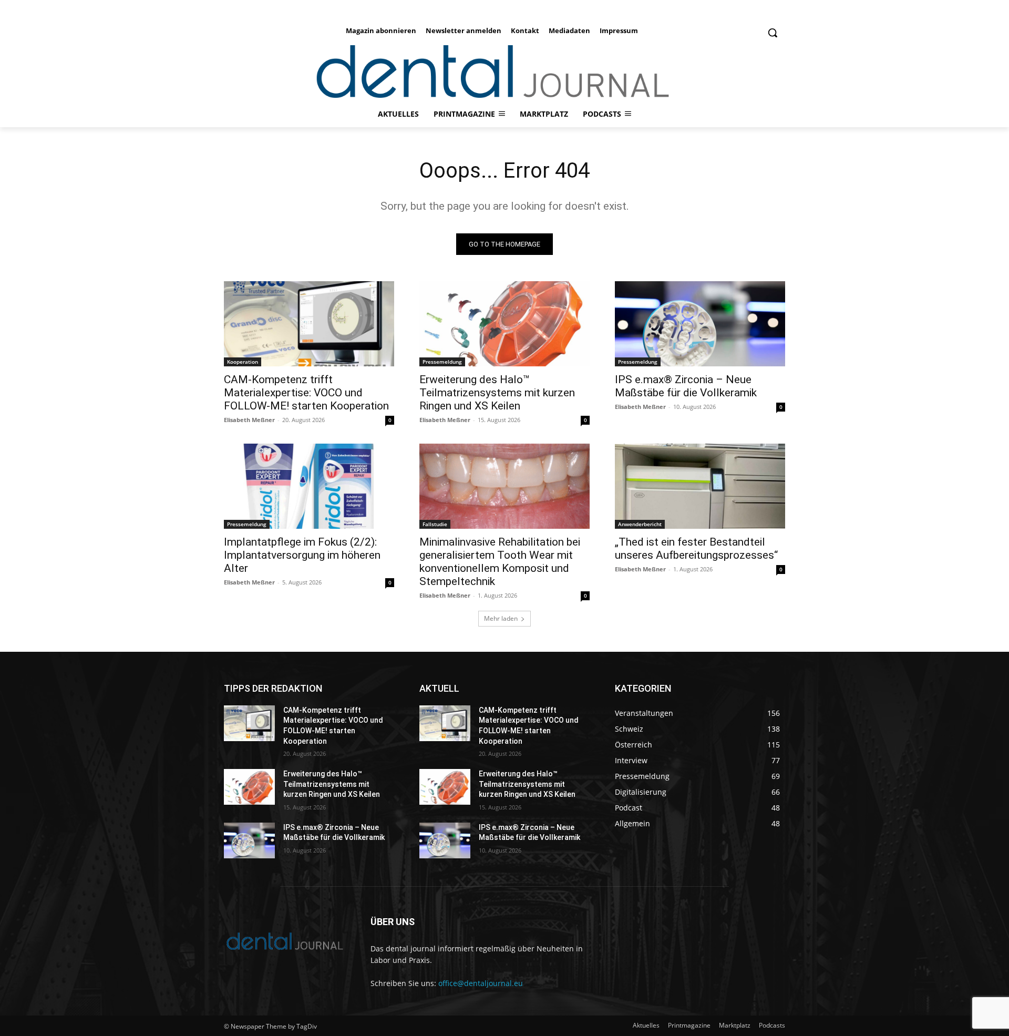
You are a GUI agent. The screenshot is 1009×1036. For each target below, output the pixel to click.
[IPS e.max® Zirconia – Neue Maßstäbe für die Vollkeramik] (700, 323)
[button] (772, 32)
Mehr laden (501, 618)
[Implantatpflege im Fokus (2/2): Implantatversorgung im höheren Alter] (309, 486)
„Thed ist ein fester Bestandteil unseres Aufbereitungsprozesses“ (696, 548)
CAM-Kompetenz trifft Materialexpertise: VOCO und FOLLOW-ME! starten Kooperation (306, 392)
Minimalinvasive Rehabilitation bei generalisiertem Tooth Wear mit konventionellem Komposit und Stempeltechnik (499, 562)
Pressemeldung (442, 361)
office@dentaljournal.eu (480, 983)
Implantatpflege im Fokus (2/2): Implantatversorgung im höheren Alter (302, 555)
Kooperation (242, 361)
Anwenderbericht (640, 524)
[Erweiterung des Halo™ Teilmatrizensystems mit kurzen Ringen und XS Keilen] (504, 323)
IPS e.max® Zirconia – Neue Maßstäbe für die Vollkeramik (686, 386)
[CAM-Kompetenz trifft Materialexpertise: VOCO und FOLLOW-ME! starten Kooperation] (309, 323)
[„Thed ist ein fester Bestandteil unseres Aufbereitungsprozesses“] (700, 486)
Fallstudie (435, 524)
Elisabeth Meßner (249, 420)
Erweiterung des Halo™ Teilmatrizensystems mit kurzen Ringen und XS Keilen (497, 392)
